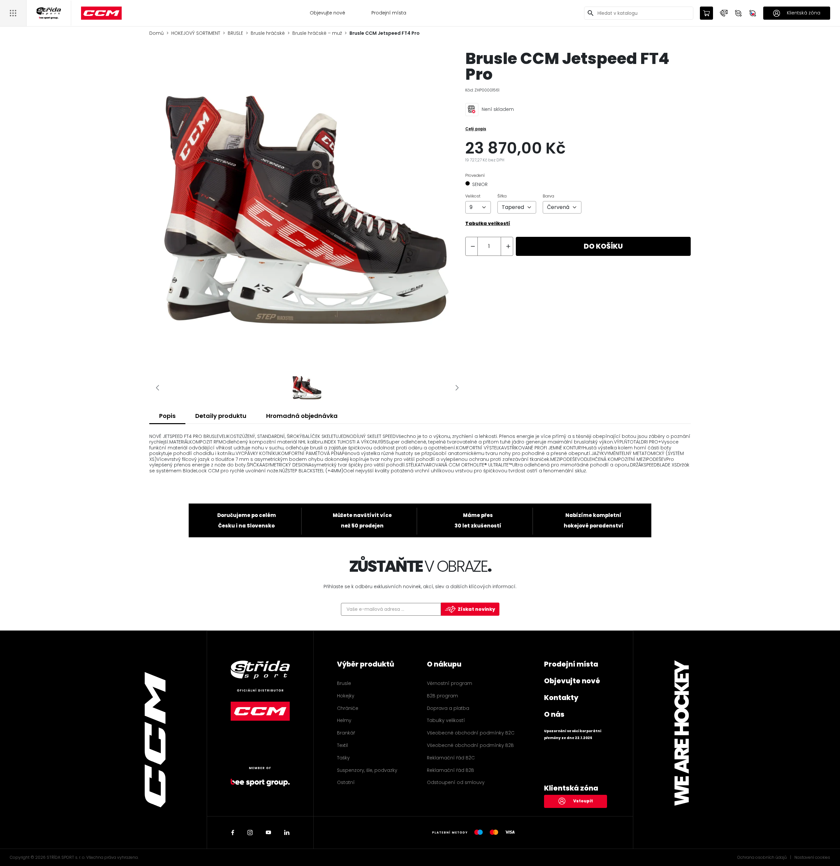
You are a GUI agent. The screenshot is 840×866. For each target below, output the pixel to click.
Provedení (475, 175)
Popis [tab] (167, 416)
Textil (342, 745)
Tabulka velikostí (487, 223)
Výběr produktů (365, 664)
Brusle (344, 683)
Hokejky (345, 695)
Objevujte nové (327, 13)
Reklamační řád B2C (451, 757)
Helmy (344, 720)
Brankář (346, 733)
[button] (723, 13)
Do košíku (603, 246)
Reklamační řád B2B (450, 770)
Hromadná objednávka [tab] (302, 416)
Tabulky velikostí (446, 720)
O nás (554, 714)
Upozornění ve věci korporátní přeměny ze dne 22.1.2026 (572, 734)
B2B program (442, 695)
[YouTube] (268, 832)
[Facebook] (232, 832)
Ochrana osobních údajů (762, 857)
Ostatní (346, 782)
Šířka (502, 196)
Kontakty (561, 697)
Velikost (472, 196)
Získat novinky (476, 609)
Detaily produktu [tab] (220, 416)
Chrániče (347, 708)
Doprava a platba (448, 708)
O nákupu (444, 664)
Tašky (343, 757)
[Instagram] (250, 832)
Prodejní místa (388, 13)
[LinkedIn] (286, 832)
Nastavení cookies (812, 857)
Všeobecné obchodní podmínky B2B (470, 745)
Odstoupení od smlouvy (456, 782)
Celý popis (475, 129)
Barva (548, 196)
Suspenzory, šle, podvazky (367, 770)
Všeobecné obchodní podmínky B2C (470, 733)
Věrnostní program (449, 683)
